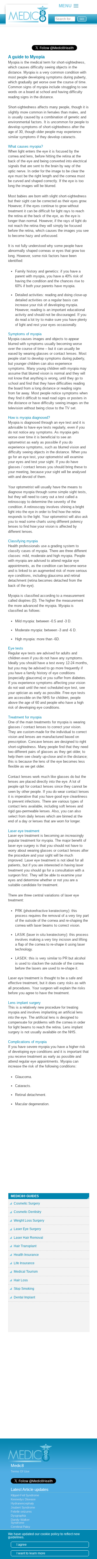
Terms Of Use (20, 1471)
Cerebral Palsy (20, 1526)
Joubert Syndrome (23, 1507)
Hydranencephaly (22, 1503)
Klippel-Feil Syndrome (25, 1495)
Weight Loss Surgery (29, 1220)
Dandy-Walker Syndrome (20, 1521)
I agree (21, 1545)
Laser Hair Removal (28, 1238)
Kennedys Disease (23, 1499)
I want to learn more (30, 1553)
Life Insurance (24, 1263)
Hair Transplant (25, 1246)
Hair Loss (21, 1280)
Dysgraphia (18, 1515)
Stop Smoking (24, 1289)
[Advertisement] (51, 34)
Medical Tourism (26, 1271)
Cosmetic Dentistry (27, 1212)
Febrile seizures (21, 1511)
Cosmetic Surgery (27, 1203)
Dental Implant (24, 1297)
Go (82, 18)
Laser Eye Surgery (27, 1229)
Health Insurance (26, 1255)
